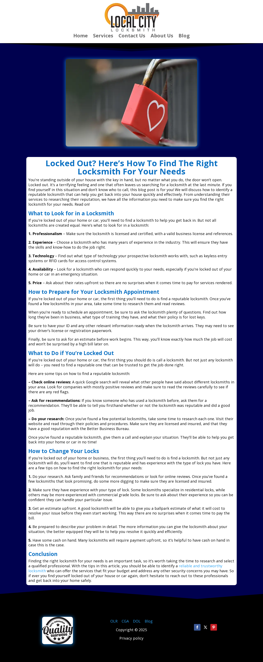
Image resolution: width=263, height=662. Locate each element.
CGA (125, 621)
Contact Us (132, 36)
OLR (114, 621)
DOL (137, 621)
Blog (184, 36)
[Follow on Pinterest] (213, 627)
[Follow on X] (205, 627)
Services (103, 36)
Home (80, 36)
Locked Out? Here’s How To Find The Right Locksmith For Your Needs (131, 167)
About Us (162, 36)
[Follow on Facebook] (197, 627)
